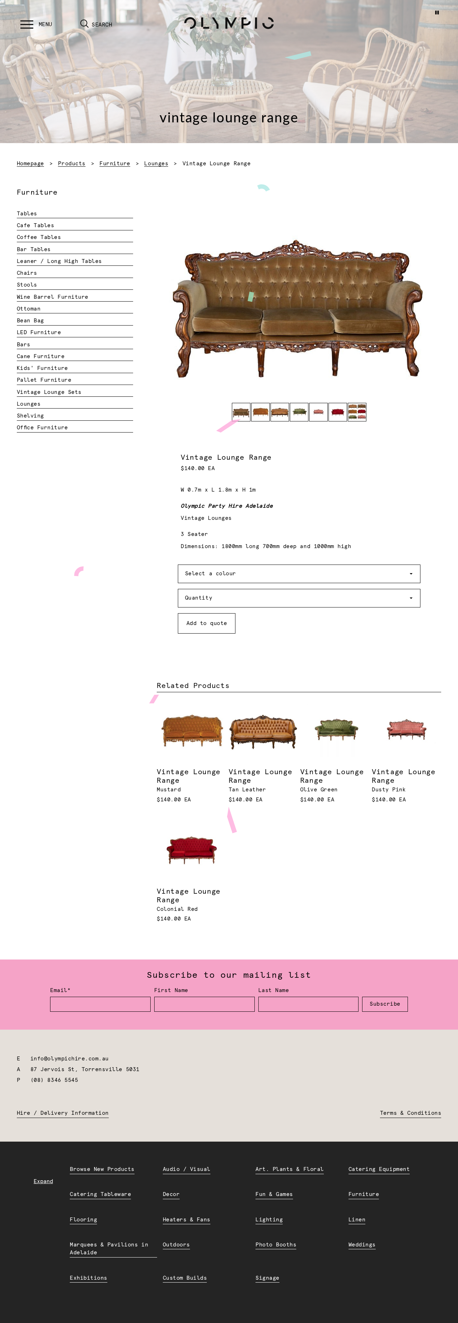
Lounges (156, 163)
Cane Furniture (40, 356)
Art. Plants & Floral (289, 1169)
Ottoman (29, 309)
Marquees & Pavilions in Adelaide (109, 1249)
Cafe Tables (35, 225)
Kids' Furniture (42, 368)
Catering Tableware (100, 1194)
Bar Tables (34, 249)
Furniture (114, 163)
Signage (267, 1278)
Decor (171, 1194)
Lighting (269, 1219)
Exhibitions (88, 1278)
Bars (23, 344)
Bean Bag (30, 320)
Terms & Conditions (410, 1113)
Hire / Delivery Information (63, 1113)
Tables (27, 213)
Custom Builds (185, 1278)
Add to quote (206, 623)
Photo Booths (275, 1245)
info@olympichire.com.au (69, 1058)
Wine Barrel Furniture (52, 297)
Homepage (30, 163)
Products (71, 163)
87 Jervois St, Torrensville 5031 (85, 1069)
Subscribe (385, 1004)
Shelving (30, 416)
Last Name (273, 990)
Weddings (362, 1245)
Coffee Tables (39, 237)
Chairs (27, 273)
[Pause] (437, 12)
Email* (60, 990)
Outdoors (176, 1245)
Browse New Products (102, 1169)
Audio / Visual (186, 1169)
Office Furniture (42, 427)
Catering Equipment (379, 1169)
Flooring (83, 1219)
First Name (171, 990)
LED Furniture (39, 332)
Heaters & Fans (186, 1219)
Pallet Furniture (44, 380)
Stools (27, 285)
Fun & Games (274, 1194)
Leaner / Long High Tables (59, 261)
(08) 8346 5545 (54, 1080)
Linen (357, 1219)
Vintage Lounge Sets (49, 392)
